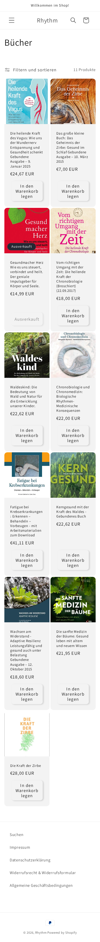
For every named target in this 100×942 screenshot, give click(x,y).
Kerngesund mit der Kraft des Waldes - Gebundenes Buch (72, 512)
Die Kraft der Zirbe (25, 765)
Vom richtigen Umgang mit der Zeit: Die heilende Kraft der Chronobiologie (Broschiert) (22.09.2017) (71, 276)
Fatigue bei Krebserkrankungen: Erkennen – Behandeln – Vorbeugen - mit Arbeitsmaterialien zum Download (26, 521)
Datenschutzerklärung (30, 860)
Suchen (16, 834)
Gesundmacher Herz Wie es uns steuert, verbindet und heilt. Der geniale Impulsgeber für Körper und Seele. (26, 274)
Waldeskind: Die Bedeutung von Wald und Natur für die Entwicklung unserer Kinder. (26, 396)
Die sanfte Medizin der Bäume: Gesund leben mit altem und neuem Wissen (72, 638)
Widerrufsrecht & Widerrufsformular (43, 872)
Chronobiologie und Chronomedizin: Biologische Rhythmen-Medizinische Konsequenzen (73, 399)
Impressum (20, 847)
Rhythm (41, 933)
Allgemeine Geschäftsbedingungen (41, 885)
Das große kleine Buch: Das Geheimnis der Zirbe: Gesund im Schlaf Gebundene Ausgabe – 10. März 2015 (72, 147)
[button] (11, 20)
